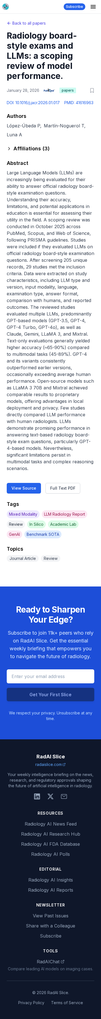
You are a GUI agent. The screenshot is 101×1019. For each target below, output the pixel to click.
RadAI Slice (50, 756)
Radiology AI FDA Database (50, 844)
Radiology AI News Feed (51, 824)
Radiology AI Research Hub (50, 834)
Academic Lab (63, 524)
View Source (24, 488)
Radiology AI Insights (50, 880)
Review (16, 524)
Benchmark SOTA (43, 534)
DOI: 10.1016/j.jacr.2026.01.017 (33, 102)
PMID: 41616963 (78, 102)
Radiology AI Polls (50, 854)
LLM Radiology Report (64, 514)
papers (68, 90)
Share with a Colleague (50, 926)
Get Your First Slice (50, 694)
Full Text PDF (62, 488)
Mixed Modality (23, 514)
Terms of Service (67, 1002)
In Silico (36, 524)
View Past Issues (50, 915)
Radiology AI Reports (50, 890)
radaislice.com (48, 764)
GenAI (14, 534)
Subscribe (74, 6)
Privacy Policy (31, 1002)
